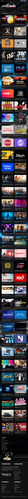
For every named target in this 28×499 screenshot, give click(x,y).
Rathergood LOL (17, 407)
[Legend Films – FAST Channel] (8, 68)
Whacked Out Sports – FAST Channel (7, 48)
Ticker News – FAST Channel (6, 172)
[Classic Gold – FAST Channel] (20, 302)
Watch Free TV (4, 470)
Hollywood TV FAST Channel (6, 357)
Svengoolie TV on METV (18, 432)
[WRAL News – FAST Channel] (8, 338)
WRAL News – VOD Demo (5, 332)
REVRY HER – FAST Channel (18, 270)
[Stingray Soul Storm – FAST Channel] (20, 216)
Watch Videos (4, 438)
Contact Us (3, 450)
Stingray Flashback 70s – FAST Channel (6, 209)
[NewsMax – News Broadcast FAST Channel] (20, 338)
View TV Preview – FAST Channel (19, 369)
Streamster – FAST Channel (6, 98)
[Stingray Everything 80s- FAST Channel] (20, 203)
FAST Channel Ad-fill (5, 449)
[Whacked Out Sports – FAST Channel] (8, 43)
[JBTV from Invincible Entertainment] (20, 350)
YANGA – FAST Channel (5, 270)
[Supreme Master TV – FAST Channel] (8, 117)
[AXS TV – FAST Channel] (8, 142)
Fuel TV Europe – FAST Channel (6, 258)
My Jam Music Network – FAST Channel (19, 135)
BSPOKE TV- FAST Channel (18, 258)
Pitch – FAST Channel (18, 160)
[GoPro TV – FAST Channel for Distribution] (8, 388)
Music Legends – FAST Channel (19, 48)
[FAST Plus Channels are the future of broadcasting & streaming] (20, 289)
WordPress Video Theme (19, 496)
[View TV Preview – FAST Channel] (20, 363)
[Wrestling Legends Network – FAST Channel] (8, 80)
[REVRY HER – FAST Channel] (20, 265)
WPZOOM (25, 496)
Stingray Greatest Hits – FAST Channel (7, 233)
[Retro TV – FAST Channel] (8, 426)
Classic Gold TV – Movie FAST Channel (20, 382)
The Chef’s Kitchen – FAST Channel (7, 36)
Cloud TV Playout (4, 446)
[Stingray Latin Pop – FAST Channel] (20, 228)
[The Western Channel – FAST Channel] (20, 80)
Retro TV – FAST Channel (5, 432)
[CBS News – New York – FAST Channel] (20, 314)
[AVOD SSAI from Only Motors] (20, 326)
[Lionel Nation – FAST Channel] (8, 154)
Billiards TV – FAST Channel (6, 407)
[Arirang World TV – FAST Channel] (8, 129)
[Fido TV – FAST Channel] (8, 289)
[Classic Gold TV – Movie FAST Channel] (20, 376)
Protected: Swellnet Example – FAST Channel (7, 369)
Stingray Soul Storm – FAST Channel (20, 221)
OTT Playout (3, 445)
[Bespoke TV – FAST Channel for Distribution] (20, 388)
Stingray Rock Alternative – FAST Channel (6, 246)
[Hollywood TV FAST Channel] (8, 351)
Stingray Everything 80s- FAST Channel (19, 209)
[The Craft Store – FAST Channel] (20, 142)
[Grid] (25, 13)
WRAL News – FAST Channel (6, 344)
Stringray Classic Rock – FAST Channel (7, 184)
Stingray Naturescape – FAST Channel (20, 245)
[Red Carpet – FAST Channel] (20, 277)
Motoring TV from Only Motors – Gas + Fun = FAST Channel (7, 419)
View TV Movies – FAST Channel (19, 172)
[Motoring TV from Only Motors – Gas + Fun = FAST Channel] (8, 413)
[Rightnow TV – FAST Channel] (8, 277)
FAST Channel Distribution (5, 443)
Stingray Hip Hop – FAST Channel (6, 221)
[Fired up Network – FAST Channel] (20, 19)
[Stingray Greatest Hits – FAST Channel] (8, 228)
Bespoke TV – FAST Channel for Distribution (19, 394)
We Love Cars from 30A (5, 24)
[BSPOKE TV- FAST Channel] (20, 253)
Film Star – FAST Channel (18, 73)
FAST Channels (4, 437)
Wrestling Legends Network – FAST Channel (7, 86)
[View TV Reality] (20, 413)
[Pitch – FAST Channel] (20, 154)
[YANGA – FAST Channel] (8, 265)
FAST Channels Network (5, 466)
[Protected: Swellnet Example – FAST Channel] (8, 363)
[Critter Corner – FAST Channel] (20, 31)
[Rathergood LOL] (20, 401)
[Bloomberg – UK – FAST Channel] (8, 314)
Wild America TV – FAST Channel (19, 98)
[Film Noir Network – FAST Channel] (8, 55)
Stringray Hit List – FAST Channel (19, 184)
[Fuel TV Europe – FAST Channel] (8, 253)
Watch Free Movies (4, 448)
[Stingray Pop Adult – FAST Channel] (8, 191)
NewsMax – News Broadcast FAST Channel (19, 344)
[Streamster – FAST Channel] (8, 93)
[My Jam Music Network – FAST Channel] (20, 129)
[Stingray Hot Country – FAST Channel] (20, 191)
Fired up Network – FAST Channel (19, 24)
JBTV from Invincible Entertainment (20, 355)
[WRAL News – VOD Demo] (8, 326)
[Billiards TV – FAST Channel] (8, 401)
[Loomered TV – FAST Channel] (20, 105)
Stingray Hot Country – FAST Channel (20, 196)
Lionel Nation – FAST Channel (6, 160)
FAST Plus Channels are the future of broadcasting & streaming (20, 295)
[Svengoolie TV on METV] (20, 426)
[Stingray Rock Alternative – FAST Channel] (8, 240)
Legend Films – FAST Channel (6, 73)
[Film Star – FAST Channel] (20, 68)
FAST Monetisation (4, 444)
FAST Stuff (3, 439)
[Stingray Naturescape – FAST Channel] (20, 240)
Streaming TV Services (5, 442)
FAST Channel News (4, 440)
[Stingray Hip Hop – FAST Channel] (8, 216)
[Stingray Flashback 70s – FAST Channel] (8, 203)
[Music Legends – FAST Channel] (20, 43)
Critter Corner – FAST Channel (19, 36)
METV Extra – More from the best (7, 382)
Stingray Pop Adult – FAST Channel (7, 196)
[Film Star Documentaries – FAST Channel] (20, 55)
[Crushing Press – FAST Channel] (8, 105)
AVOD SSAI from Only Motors (19, 332)
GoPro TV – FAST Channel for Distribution (6, 394)
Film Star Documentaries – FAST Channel (19, 61)
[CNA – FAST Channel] (20, 117)
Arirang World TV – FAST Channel (7, 135)
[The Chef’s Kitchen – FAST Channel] (8, 31)
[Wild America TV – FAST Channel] (20, 93)
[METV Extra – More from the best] (8, 376)
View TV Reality (17, 418)
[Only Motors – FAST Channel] (8, 302)
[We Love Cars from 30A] (8, 19)
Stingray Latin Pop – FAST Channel (19, 233)
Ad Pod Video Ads (4, 447)
